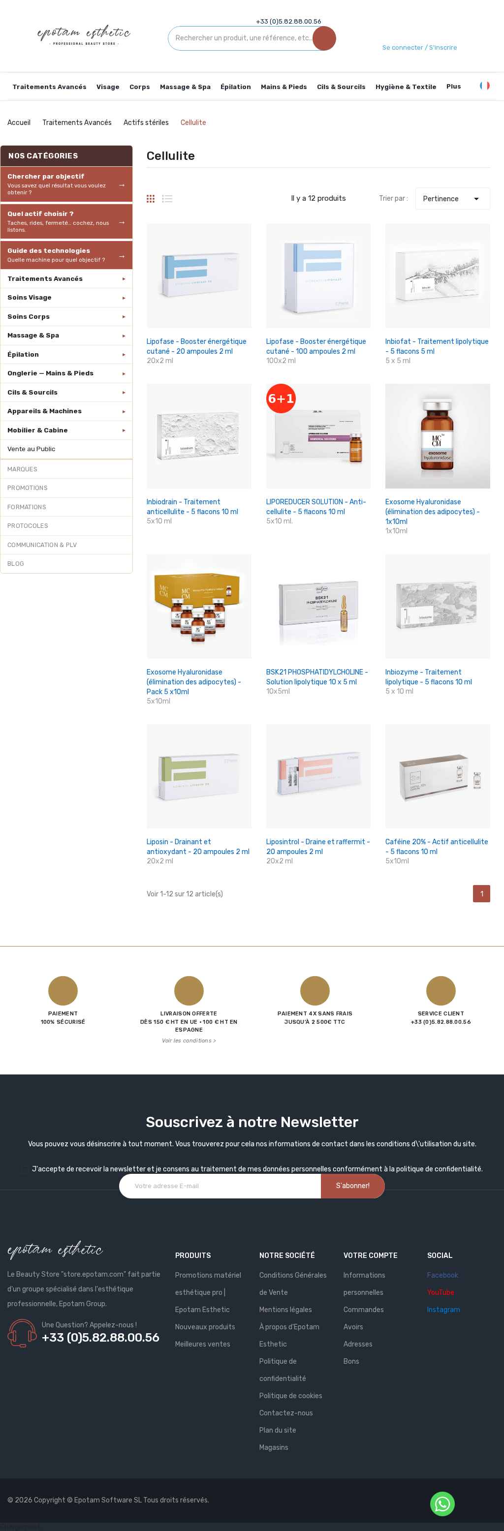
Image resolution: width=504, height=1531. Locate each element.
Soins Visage (29, 297)
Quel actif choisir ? (58, 221)
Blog (15, 563)
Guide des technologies (56, 254)
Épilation (23, 354)
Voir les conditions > (189, 1041)
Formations (26, 507)
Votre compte (371, 1256)
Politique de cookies (290, 1396)
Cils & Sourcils (32, 392)
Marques (22, 469)
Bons (351, 1361)
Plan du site (277, 1430)
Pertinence (452, 199)
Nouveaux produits (205, 1327)
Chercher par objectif (56, 184)
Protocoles (27, 525)
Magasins (273, 1447)
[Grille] (151, 194)
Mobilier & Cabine (37, 430)
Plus (453, 86)
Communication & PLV (42, 545)
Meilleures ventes (202, 1344)
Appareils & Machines (44, 411)
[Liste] (167, 194)
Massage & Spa (33, 335)
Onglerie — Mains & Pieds (50, 373)
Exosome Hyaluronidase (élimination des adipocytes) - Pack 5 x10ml (194, 682)
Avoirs (353, 1327)
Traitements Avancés (45, 278)
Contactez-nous (286, 1413)
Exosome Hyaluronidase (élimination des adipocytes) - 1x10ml (432, 512)
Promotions (27, 487)
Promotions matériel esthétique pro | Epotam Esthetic (208, 1292)
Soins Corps (28, 316)
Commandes (364, 1310)
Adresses (358, 1344)
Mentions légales (285, 1310)
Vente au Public (31, 449)
